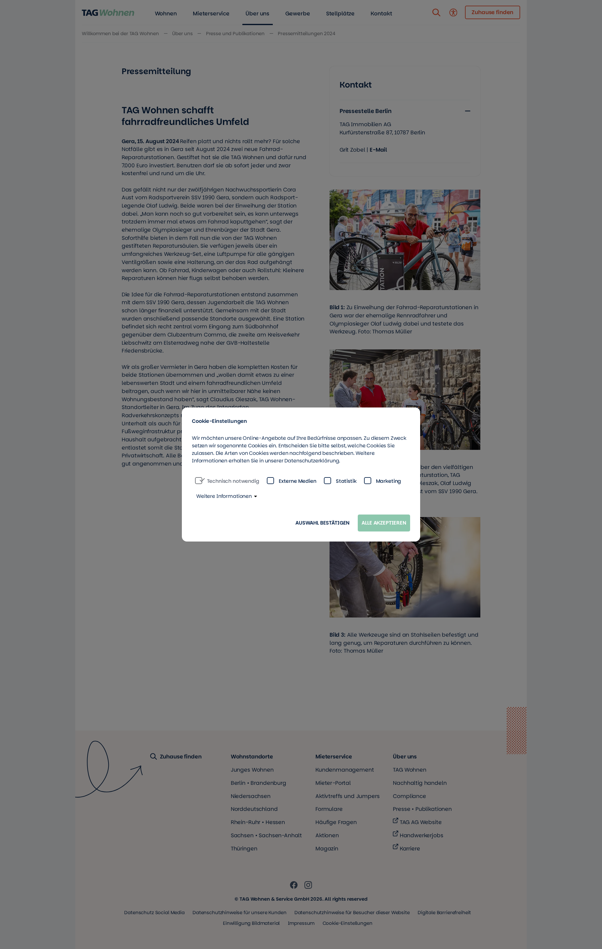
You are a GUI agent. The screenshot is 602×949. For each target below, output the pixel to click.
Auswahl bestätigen (322, 522)
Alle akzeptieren (384, 522)
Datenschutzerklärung (311, 460)
